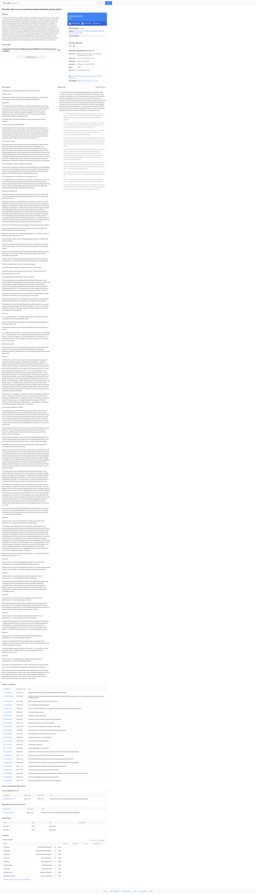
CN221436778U (7, 759)
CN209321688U (7, 762)
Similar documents (85, 76)
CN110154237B (7, 712)
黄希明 (96, 31)
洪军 (83, 31)
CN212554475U (7, 692)
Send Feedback (114, 891)
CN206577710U (7, 770)
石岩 (73, 33)
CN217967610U (7, 744)
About (105, 891)
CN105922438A (7, 705)
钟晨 (103, 31)
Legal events (75, 76)
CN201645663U (7, 715)
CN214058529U (7, 719)
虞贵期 (92, 31)
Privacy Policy (143, 891)
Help (151, 891)
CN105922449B (7, 701)
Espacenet (80, 81)
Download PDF (75, 23)
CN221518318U (7, 730)
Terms (135, 891)
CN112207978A (7, 780)
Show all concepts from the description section (17, 879)
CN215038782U (7, 733)
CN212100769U (7, 741)
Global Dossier (88, 81)
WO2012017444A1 (8, 696)
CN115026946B (7, 773)
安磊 (100, 31)
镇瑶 (81, 33)
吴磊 (70, 33)
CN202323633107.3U (9, 799)
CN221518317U (7, 752)
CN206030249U (7, 777)
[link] (6, 847)
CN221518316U (7, 737)
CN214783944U (7, 755)
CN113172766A (7, 726)
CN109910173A (7, 708)
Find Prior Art (88, 23)
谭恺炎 (87, 31)
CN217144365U (7, 748)
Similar (98, 23)
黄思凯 (77, 33)
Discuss (95, 81)
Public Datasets (126, 891)
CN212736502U (7, 723)
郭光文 (76, 31)
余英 (80, 31)
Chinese (81, 28)
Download (94, 840)
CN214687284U (7, 766)
